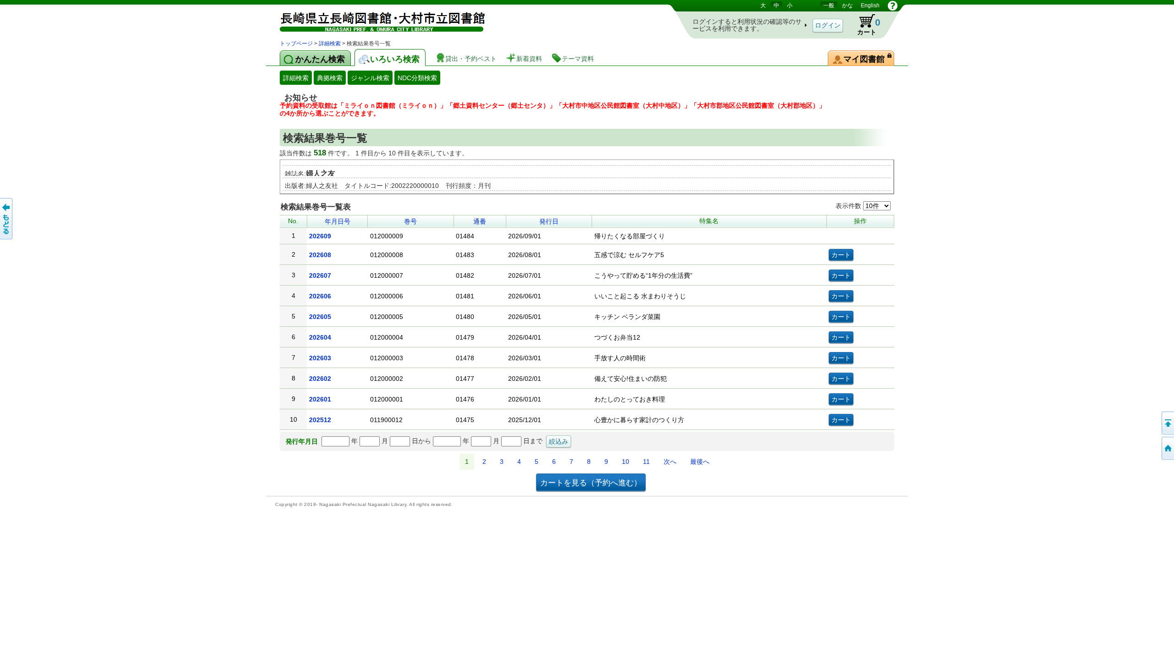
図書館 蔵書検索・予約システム (376, 19)
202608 (320, 254)
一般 (828, 5)
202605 (320, 316)
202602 (320, 378)
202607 (320, 275)
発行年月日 (302, 441)
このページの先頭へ (1167, 423)
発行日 (549, 221)
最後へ (699, 461)
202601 (320, 399)
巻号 (410, 221)
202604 (320, 337)
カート (864, 25)
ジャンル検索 (370, 78)
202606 (320, 296)
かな (847, 5)
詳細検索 (330, 43)
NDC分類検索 (417, 78)
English (870, 5)
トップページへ (1167, 448)
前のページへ (7, 218)
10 (625, 461)
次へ (670, 461)
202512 (320, 420)
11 (646, 461)
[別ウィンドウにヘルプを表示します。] (892, 5)
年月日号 (337, 221)
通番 (479, 221)
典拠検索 (330, 78)
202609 (320, 236)
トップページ (296, 43)
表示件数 (849, 205)
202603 (320, 358)
